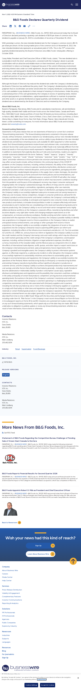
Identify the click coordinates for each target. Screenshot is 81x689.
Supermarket (26, 349)
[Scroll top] (73, 561)
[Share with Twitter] (15, 26)
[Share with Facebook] (20, 26)
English (6, 375)
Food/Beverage (39, 349)
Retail (17, 349)
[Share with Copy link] (29, 26)
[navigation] (77, 5)
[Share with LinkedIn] (10, 26)
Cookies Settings (31, 685)
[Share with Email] (24, 26)
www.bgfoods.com (18, 124)
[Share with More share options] (33, 26)
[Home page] (10, 4)
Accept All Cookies (47, 685)
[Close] (78, 678)
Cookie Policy (41, 679)
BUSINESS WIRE (23, 33)
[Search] (72, 5)
